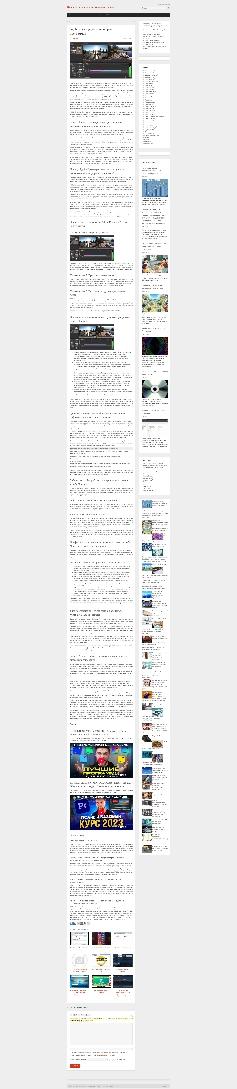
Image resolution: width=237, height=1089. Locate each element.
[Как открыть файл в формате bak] (101, 960)
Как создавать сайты (159, 618)
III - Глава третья (148, 125)
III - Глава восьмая (149, 110)
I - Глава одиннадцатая (151, 81)
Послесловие (147, 490)
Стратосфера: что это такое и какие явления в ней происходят (160, 770)
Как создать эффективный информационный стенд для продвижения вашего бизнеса (155, 839)
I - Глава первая (148, 83)
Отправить (75, 1065)
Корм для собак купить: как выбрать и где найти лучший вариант (160, 848)
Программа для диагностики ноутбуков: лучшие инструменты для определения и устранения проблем (155, 26)
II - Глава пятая (148, 100)
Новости (146, 137)
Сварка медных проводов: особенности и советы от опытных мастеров (154, 36)
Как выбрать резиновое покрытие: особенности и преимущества (159, 795)
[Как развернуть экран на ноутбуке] (123, 960)
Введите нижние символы (78, 1059)
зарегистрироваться (102, 1055)
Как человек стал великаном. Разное (91, 7)
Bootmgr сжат (147, 480)
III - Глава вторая (149, 112)
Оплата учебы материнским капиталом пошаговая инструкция (154, 246)
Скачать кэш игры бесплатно (101, 947)
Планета (146, 139)
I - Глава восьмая (149, 71)
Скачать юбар (147, 486)
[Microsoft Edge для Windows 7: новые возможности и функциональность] (79, 981)
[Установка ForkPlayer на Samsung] (101, 981)
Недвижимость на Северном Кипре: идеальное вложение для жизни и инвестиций (153, 631)
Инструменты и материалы (152, 135)
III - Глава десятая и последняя (153, 116)
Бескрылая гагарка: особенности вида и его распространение (159, 778)
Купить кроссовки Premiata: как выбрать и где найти (159, 829)
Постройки (147, 141)
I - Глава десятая (149, 79)
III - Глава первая (149, 118)
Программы (75, 38)
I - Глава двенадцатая (150, 75)
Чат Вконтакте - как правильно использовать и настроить (116, 21)
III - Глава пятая (148, 121)
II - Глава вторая (148, 96)
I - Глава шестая (148, 94)
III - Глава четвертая (150, 127)
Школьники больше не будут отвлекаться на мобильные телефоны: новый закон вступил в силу (154, 728)
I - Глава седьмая (149, 87)
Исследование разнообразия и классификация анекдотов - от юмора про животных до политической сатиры (154, 696)
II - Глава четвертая (149, 106)
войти (79, 1055)
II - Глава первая (148, 98)
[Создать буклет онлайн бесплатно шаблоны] (79, 960)
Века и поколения (149, 133)
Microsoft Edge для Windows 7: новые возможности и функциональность (79, 993)
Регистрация (166, 4)
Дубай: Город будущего (159, 564)
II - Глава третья (148, 104)
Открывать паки (148, 474)
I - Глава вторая (148, 73)
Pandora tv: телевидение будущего (80, 21)
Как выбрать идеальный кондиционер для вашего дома (160, 613)
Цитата (83, 1015)
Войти (159, 4)
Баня (145, 131)
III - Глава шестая (149, 129)
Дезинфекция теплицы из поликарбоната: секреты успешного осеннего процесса (154, 42)
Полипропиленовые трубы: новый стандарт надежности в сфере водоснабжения (152, 719)
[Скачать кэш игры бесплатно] (101, 938)
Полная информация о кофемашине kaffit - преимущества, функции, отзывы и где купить (154, 685)
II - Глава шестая (149, 108)
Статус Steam (147, 476)
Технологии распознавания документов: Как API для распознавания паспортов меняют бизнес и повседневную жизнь (154, 559)
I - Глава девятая (149, 77)
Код (89, 1015)
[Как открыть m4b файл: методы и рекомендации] (79, 938)
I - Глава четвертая (149, 91)
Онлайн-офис (147, 478)
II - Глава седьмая (149, 102)
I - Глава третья (148, 89)
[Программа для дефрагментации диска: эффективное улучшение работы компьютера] (123, 981)
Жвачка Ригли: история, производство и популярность (159, 821)
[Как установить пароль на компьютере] (123, 938)
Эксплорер (146, 488)
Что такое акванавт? (158, 752)
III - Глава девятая (149, 114)
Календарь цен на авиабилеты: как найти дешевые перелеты (151, 170)
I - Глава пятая (148, 85)
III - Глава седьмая (149, 123)
